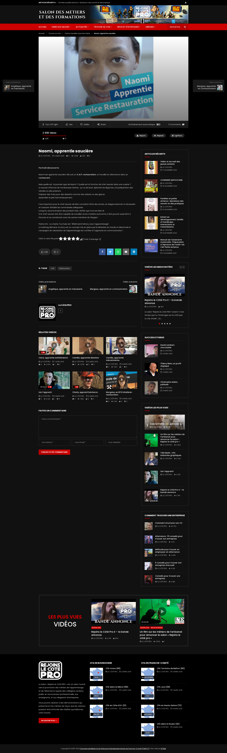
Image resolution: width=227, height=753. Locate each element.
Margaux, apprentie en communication (108, 289)
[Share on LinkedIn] (134, 252)
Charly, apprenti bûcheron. (85, 392)
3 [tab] (164, 323)
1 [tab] (159, 323)
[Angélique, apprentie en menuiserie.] (43, 289)
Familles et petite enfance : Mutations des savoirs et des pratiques (84, 2)
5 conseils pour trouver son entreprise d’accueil (168, 564)
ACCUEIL (42, 27)
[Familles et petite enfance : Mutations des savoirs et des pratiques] (151, 204)
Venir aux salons (60, 27)
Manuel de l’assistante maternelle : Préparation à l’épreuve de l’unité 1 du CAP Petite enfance (172, 243)
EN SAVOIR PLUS (48, 720)
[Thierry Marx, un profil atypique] (151, 369)
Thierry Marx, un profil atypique (170, 364)
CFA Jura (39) (163, 687)
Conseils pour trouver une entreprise (167, 577)
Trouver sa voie (102, 27)
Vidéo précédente (47, 282)
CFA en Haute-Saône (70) (169, 705)
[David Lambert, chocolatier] (151, 350)
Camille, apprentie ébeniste (85, 357)
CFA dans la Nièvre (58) (117, 687)
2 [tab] (162, 323)
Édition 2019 (96, 628)
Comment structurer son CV (168, 523)
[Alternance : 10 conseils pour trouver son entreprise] (149, 539)
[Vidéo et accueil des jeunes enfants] (151, 167)
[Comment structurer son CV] (149, 526)
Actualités (81, 27)
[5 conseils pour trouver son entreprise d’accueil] (149, 566)
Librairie (150, 27)
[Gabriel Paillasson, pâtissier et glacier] (165, 422)
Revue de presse (156, 628)
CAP (52, 268)
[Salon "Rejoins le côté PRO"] (62, 14)
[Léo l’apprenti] (151, 477)
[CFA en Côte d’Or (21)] (96, 711)
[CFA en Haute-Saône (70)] (147, 711)
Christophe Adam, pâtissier (169, 383)
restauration (64, 268)
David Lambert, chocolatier (167, 346)
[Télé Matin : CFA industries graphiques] (151, 458)
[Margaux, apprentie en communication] (133, 289)
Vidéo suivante (130, 282)
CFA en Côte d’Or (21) (116, 705)
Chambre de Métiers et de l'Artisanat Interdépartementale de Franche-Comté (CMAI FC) (115, 748)
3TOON (163, 748)
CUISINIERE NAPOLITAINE (171, 180)
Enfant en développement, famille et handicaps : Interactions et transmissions (171, 222)
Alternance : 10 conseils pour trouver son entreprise (169, 537)
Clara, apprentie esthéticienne (53, 357)
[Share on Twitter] (110, 252)
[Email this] (126, 252)
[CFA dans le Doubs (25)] (147, 729)
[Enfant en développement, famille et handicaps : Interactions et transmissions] (151, 222)
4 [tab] (167, 323)
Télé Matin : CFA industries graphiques (170, 454)
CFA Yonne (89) (113, 668)
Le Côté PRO (45, 156)
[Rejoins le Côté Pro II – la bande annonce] (151, 495)
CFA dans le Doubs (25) (168, 724)
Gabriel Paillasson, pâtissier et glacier (170, 423)
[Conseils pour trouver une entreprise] (149, 579)
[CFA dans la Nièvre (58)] (96, 692)
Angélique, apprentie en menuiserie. (65, 289)
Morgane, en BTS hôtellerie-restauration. (119, 393)
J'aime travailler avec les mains (77, 33)
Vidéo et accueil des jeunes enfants (170, 162)
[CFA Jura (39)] (147, 692)
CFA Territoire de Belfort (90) (171, 668)
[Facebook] (60, 311)
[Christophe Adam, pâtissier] (151, 387)
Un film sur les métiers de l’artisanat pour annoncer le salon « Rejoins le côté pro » (172, 438)
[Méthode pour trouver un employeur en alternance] (149, 553)
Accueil (41, 33)
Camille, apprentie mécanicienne (115, 359)
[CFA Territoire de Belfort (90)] (147, 674)
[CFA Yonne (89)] (96, 674)
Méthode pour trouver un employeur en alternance (167, 550)
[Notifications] (185, 2)
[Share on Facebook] (102, 252)
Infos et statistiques (128, 27)
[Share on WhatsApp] (118, 252)
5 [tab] (170, 323)
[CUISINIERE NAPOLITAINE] (151, 186)
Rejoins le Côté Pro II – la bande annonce (163, 301)
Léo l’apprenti (45, 392)
